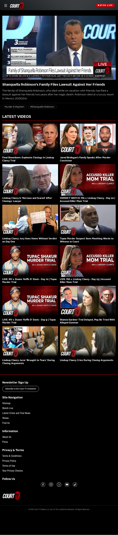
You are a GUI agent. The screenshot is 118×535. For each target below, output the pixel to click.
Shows (5, 418)
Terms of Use (8, 465)
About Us (6, 437)
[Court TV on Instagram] (51, 484)
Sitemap (6, 403)
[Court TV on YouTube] (67, 484)
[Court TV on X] (59, 484)
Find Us (6, 423)
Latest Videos (16, 117)
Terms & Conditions (12, 455)
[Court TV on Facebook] (43, 484)
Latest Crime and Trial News (16, 413)
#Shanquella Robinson (42, 106)
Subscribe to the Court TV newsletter (20, 388)
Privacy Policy (9, 460)
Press (5, 441)
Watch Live (105, 5)
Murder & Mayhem (14, 106)
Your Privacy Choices (12, 470)
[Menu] (5, 5)
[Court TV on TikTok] (75, 484)
